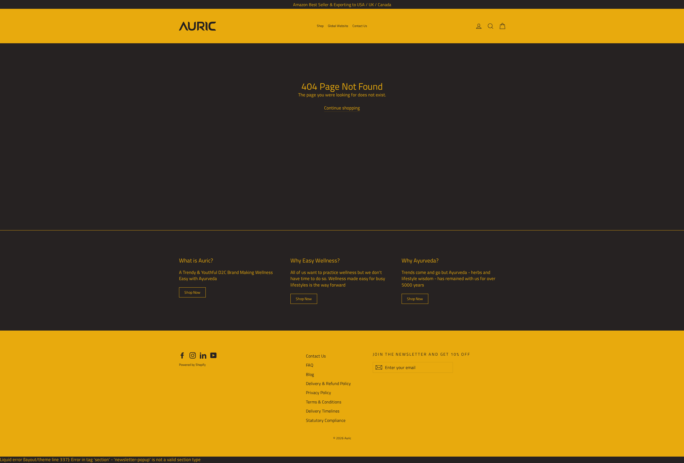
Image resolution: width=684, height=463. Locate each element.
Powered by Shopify (192, 364)
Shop (320, 25)
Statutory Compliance (325, 420)
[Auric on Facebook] (182, 355)
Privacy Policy (318, 392)
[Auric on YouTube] (213, 355)
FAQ (309, 365)
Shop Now (192, 292)
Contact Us (359, 25)
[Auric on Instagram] (192, 355)
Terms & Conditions (323, 402)
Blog (310, 374)
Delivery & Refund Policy (328, 383)
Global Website (338, 25)
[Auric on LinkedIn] (203, 355)
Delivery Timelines (322, 411)
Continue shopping (342, 107)
